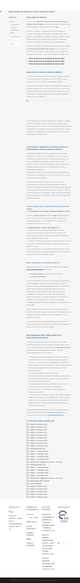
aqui (57, 27)
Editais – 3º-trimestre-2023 (39, 457)
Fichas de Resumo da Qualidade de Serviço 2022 (46, 64)
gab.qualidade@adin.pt (35, 270)
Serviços (11, 21)
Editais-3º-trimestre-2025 (38, 492)
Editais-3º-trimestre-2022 (38, 443)
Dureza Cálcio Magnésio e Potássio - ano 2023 (46, 462)
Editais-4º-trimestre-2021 (38, 435)
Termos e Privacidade (30, 544)
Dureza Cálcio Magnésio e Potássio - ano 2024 (46, 478)
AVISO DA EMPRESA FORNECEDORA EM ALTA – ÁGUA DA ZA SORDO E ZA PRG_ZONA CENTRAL (48, 543)
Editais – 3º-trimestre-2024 (39, 473)
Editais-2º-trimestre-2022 (38, 440)
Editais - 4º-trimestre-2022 (39, 446)
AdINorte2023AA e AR (37, 465)
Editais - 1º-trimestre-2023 (39, 451)
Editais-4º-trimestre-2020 (38, 424)
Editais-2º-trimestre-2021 (38, 430)
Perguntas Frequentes (55, 412)
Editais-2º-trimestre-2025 (38, 489)
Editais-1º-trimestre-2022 (38, 438)
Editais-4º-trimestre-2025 (38, 494)
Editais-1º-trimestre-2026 (38, 497)
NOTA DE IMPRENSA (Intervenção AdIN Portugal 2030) (48, 562)
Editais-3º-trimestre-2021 (38, 432)
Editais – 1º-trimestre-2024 (39, 467)
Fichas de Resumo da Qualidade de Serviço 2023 (46, 61)
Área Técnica (15, 36)
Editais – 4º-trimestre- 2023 (39, 459)
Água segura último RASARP (40, 481)
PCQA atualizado (36, 483)
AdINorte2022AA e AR (37, 448)
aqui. (32, 305)
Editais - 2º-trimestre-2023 (39, 454)
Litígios (28, 539)
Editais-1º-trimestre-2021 (38, 427)
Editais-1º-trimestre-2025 (38, 486)
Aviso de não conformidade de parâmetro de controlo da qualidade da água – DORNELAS (48, 521)
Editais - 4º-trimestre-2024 (39, 475)
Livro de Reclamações (31, 527)
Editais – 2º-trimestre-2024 (39, 470)
